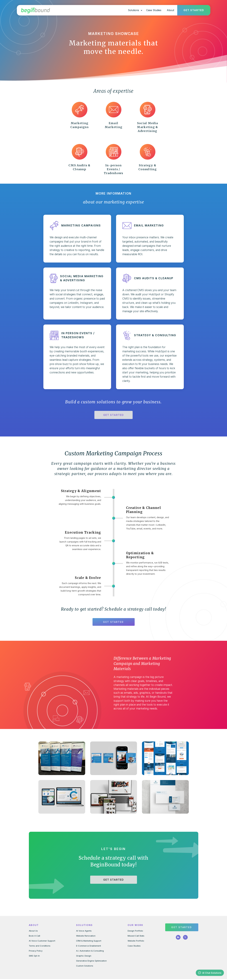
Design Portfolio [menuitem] (135, 930)
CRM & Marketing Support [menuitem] (88, 940)
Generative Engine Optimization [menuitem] (91, 960)
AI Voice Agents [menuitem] (84, 930)
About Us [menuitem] (33, 930)
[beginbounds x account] (185, 937)
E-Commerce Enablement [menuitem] (88, 945)
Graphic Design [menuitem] (83, 955)
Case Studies (153, 10)
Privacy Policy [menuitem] (35, 950)
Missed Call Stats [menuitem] (136, 935)
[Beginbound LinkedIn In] (178, 937)
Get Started (193, 10)
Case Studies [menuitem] (134, 945)
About (170, 10)
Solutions (133, 10)
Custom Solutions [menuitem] (84, 965)
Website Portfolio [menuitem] (136, 940)
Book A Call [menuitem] (34, 935)
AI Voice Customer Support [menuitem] (42, 940)
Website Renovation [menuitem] (85, 935)
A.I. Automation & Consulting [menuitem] (90, 950)
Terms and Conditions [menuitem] (39, 945)
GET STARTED (113, 414)
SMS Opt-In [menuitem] (34, 955)
